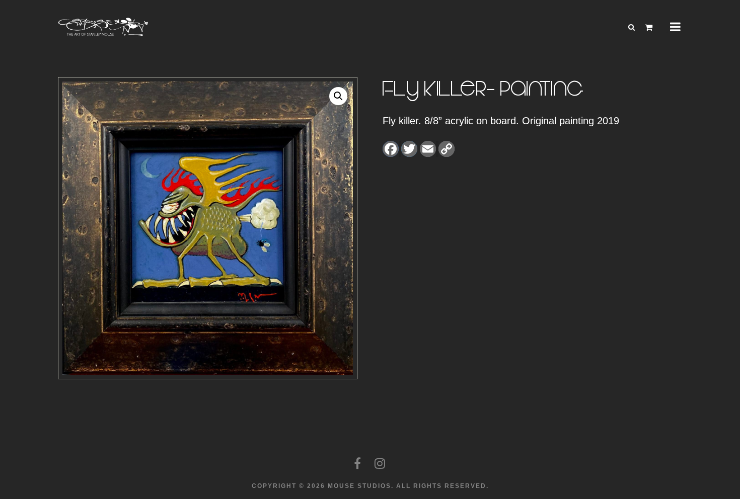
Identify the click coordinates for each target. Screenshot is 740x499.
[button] (338, 96)
